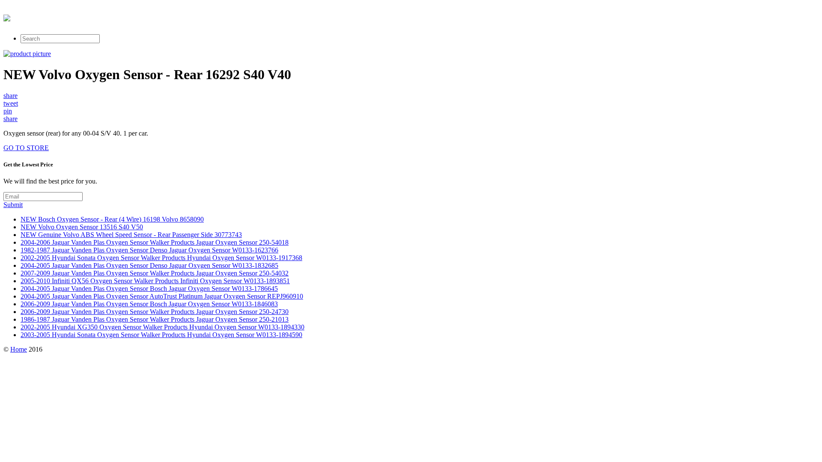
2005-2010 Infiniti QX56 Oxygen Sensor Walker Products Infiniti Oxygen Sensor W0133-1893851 (155, 280)
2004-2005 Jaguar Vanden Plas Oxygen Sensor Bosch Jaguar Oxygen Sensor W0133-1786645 (149, 288)
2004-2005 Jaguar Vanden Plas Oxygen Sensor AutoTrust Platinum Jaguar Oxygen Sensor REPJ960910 (162, 296)
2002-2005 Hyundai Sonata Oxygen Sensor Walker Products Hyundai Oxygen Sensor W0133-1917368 (161, 257)
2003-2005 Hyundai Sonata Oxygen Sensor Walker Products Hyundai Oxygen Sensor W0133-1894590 (161, 334)
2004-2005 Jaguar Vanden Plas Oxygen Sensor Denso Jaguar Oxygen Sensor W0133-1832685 (149, 265)
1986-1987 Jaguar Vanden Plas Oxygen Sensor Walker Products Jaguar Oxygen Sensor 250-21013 (155, 319)
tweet (10, 103)
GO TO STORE (26, 147)
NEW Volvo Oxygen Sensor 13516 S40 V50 (82, 227)
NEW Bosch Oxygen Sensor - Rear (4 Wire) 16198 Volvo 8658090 (112, 219)
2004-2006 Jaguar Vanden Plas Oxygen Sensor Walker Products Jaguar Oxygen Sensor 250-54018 (155, 242)
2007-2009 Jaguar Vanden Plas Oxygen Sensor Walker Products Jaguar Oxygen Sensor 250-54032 (155, 273)
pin (7, 111)
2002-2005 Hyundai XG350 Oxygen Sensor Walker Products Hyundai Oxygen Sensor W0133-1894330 (162, 327)
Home (18, 349)
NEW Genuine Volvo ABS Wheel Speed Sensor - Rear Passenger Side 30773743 (131, 234)
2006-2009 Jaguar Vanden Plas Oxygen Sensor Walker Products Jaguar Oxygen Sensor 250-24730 (155, 311)
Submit (13, 204)
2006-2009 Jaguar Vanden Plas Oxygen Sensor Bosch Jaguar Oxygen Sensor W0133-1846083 (149, 304)
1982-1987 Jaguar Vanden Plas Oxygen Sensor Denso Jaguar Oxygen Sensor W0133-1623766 (149, 250)
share (10, 95)
